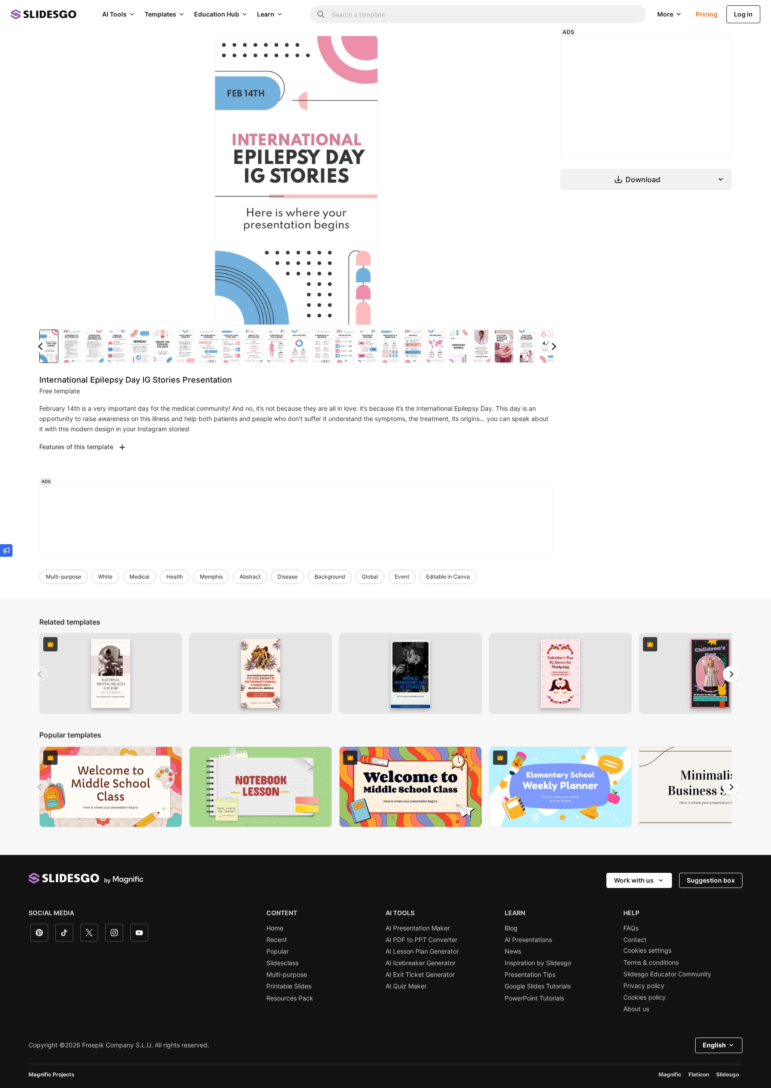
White (105, 576)
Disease (288, 576)
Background (330, 576)
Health (174, 576)
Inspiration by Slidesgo (538, 963)
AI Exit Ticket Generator (420, 974)
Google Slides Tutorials (538, 986)
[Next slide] (364, 180)
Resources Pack (289, 998)
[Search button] (321, 14)
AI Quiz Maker (406, 986)
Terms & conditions (651, 962)
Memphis (211, 576)
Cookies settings (647, 950)
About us (636, 1009)
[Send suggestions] (6, 550)
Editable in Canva (448, 576)
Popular (277, 951)
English (714, 1045)
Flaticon (698, 1074)
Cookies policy (644, 997)
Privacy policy (643, 985)
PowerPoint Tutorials (534, 998)
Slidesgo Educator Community (667, 974)
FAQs (630, 928)
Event (402, 576)
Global (370, 576)
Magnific (670, 1074)
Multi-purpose (63, 576)
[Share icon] (363, 50)
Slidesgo (727, 1074)
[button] (553, 346)
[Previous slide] (40, 674)
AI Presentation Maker (418, 928)
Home (274, 928)
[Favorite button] (339, 50)
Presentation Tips (530, 974)
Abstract (250, 576)
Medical (139, 576)
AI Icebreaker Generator (421, 963)
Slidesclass (282, 963)
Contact (635, 939)
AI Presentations (528, 939)
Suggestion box (711, 880)
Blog (511, 928)
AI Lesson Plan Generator (422, 951)
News (513, 951)
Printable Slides (288, 986)
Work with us (634, 880)
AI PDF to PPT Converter (421, 939)
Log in (743, 14)
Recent (276, 939)
